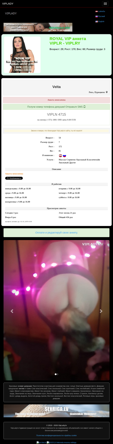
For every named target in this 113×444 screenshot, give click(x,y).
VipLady (7, 3)
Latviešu (101, 11)
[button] (11, 310)
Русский (101, 16)
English (101, 21)
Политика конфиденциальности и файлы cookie (56, 435)
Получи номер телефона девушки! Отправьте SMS (55, 107)
